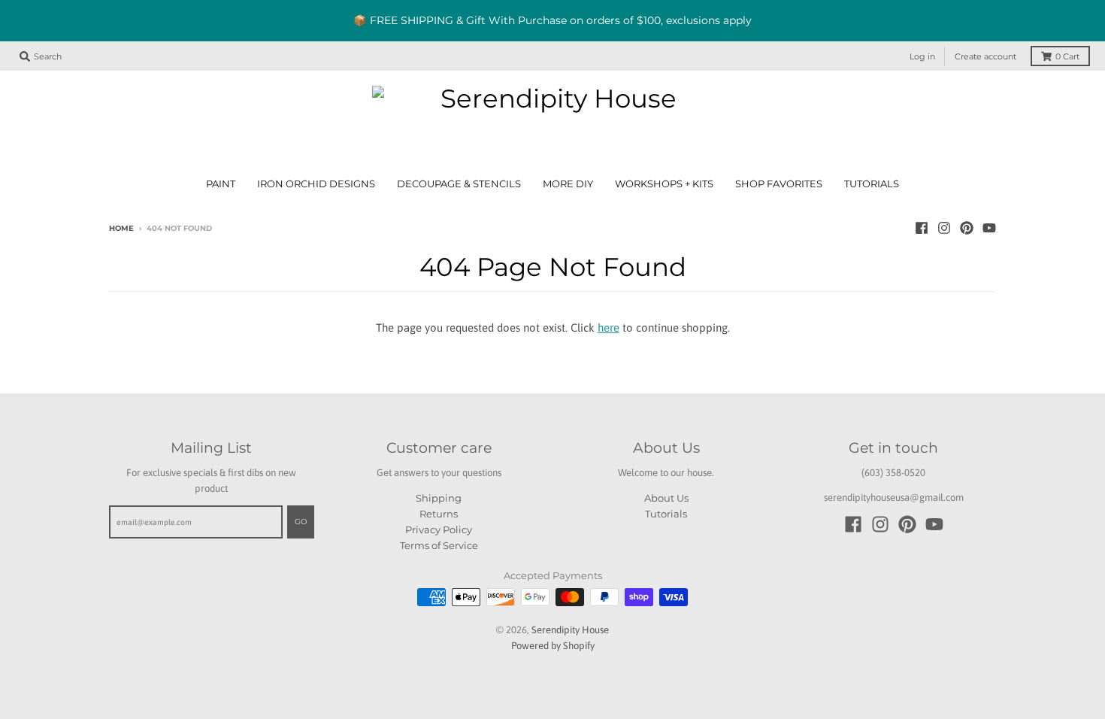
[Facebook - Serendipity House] (921, 228)
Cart (1067, 56)
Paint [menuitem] (220, 184)
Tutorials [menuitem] (871, 184)
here (608, 327)
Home (121, 228)
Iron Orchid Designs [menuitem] (316, 184)
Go (301, 521)
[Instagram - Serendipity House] (944, 228)
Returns (438, 514)
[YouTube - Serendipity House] (989, 228)
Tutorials (666, 514)
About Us (666, 498)
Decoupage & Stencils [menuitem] (459, 184)
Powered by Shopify (553, 645)
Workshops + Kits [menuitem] (664, 184)
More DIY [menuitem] (568, 184)
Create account (985, 56)
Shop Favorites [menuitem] (778, 184)
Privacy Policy (438, 529)
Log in (922, 56)
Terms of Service (439, 545)
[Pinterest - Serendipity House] (966, 228)
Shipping (439, 498)
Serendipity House (570, 630)
